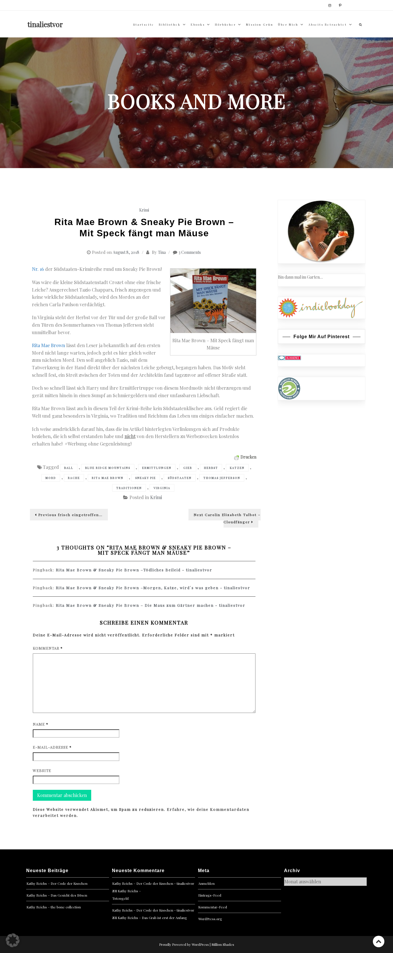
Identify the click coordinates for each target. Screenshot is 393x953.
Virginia (162, 488)
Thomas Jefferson (221, 478)
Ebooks (198, 24)
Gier (187, 468)
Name (40, 724)
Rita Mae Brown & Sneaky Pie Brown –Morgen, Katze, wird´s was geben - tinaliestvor (153, 587)
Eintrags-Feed (209, 895)
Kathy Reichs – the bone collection (53, 907)
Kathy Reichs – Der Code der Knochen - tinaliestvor (153, 883)
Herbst (211, 468)
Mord (50, 478)
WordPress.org (210, 918)
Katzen (237, 468)
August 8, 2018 (126, 252)
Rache (74, 478)
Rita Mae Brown (48, 345)
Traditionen (129, 488)
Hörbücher (225, 24)
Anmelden (206, 883)
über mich (288, 24)
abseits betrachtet (327, 24)
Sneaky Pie (145, 478)
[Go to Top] (378, 941)
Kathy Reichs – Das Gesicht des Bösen (56, 895)
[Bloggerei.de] (289, 357)
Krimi (144, 210)
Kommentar (48, 648)
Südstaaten (180, 478)
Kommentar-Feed (212, 907)
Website (42, 770)
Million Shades (222, 944)
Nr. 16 (38, 269)
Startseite (143, 24)
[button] (12, 940)
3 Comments (190, 252)
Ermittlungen (156, 468)
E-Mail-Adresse (52, 747)
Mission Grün (259, 24)
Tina (162, 252)
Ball (68, 468)
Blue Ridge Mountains (107, 468)
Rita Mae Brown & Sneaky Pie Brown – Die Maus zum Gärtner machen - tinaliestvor (150, 605)
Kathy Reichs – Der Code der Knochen (56, 883)
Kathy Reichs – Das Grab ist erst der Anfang (152, 917)
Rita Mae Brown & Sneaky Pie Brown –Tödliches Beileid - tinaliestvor (134, 569)
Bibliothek (170, 24)
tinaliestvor (45, 24)
